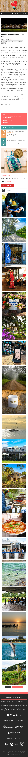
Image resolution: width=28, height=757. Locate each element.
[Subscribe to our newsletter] (24, 13)
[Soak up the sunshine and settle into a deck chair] (14, 451)
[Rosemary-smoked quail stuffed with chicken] (14, 205)
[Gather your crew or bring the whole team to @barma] (14, 599)
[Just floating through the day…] (14, 574)
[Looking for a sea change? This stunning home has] (14, 476)
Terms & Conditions (14, 754)
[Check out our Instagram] (16, 13)
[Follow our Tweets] (18, 13)
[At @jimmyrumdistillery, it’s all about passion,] (14, 255)
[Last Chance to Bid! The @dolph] (14, 648)
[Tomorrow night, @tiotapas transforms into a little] (14, 279)
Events (11, 39)
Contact (19, 754)
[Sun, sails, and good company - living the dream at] (14, 427)
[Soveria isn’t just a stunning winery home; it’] (14, 673)
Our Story (8, 754)
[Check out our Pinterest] (21, 13)
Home (2, 15)
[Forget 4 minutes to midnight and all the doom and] (14, 402)
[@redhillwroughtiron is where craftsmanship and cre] (14, 501)
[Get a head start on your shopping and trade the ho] (14, 353)
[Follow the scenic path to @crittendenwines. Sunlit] (14, 230)
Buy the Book (7, 185)
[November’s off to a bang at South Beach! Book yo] (14, 550)
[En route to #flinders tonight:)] (14, 378)
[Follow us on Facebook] (13, 13)
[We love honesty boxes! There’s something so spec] (14, 304)
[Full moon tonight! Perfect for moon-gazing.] (14, 624)
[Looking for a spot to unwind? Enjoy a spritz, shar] (14, 525)
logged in (9, 108)
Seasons (5, 175)
